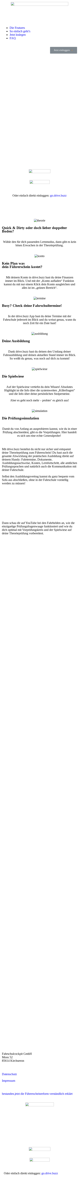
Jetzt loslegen (18, 34)
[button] (63, 50)
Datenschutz (9, 1074)
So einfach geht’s (20, 31)
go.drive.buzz (58, 195)
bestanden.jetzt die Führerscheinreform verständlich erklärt (37, 1093)
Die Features (17, 27)
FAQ (13, 38)
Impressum (8, 1080)
